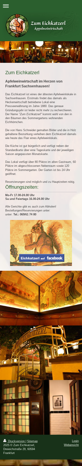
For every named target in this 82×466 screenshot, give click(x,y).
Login (75, 441)
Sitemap (32, 441)
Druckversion (16, 441)
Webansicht (71, 445)
